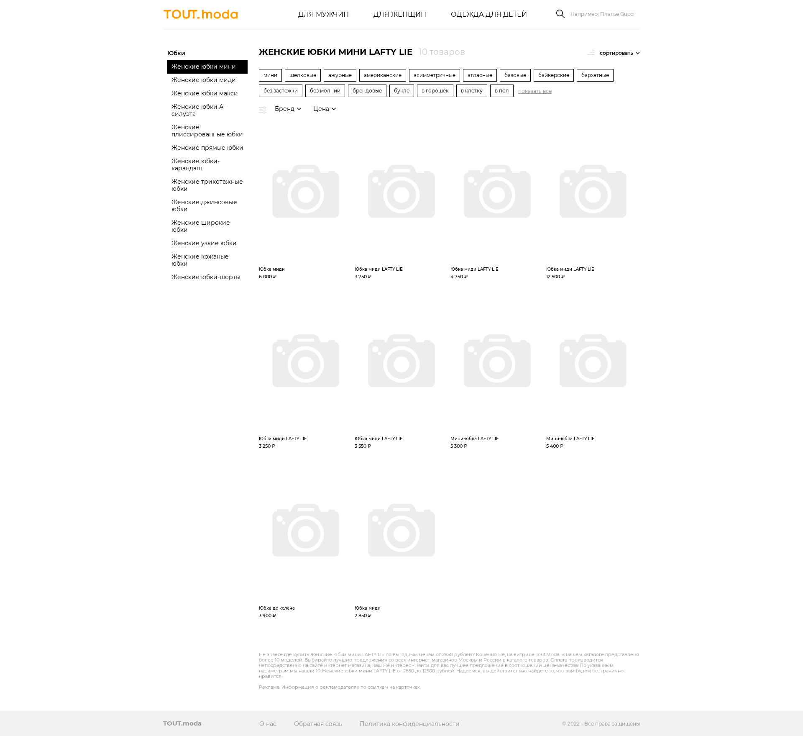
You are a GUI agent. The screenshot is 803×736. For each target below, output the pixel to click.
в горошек (435, 90)
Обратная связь (318, 724)
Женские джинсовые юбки (204, 205)
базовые (515, 75)
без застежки (280, 90)
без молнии (325, 90)
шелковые (302, 75)
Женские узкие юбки (204, 243)
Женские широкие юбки (200, 226)
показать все (535, 91)
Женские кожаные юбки (200, 260)
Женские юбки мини (203, 66)
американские (383, 75)
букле (401, 90)
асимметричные (434, 75)
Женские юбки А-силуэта (198, 110)
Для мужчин (323, 14)
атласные (480, 75)
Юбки (176, 53)
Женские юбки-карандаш (195, 164)
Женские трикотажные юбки (207, 185)
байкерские (553, 75)
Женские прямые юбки (207, 147)
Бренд (284, 109)
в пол (502, 90)
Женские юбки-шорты (205, 277)
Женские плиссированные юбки (207, 130)
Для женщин (399, 14)
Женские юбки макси (204, 93)
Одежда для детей (489, 14)
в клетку (472, 90)
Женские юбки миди (203, 80)
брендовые (367, 90)
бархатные (595, 75)
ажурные (340, 75)
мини (270, 75)
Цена (321, 109)
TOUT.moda (182, 723)
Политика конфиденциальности (410, 724)
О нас (267, 724)
